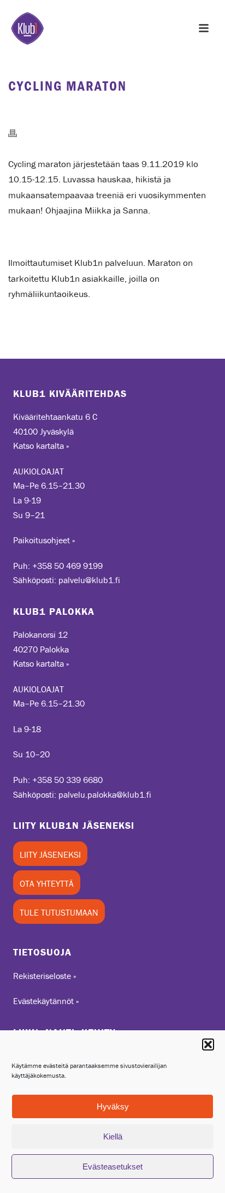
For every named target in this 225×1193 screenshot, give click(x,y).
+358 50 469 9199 (67, 565)
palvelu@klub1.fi (89, 579)
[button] (208, 1044)
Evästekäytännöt (43, 1000)
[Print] (18, 132)
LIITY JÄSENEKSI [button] (50, 854)
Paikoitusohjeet (41, 540)
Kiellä (112, 1136)
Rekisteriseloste (42, 975)
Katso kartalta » (41, 445)
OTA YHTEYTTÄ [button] (47, 883)
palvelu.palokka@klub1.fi (104, 794)
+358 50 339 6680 (67, 779)
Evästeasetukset (112, 1166)
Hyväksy (113, 1106)
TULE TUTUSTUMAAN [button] (59, 912)
